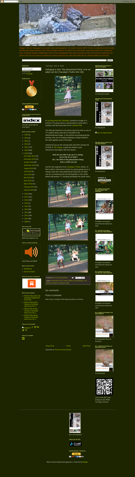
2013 (26, 209)
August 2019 (28, 168)
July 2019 (27, 171)
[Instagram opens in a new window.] (26, 328)
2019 (26, 153)
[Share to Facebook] (82, 278)
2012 (26, 212)
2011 (26, 215)
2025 (26, 135)
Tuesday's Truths (73, 167)
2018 (26, 194)
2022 (26, 144)
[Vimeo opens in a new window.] (35, 328)
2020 (26, 150)
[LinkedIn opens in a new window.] (23, 339)
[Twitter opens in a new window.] (23, 331)
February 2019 (29, 187)
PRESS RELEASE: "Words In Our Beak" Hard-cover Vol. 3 (31, 304)
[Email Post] (72, 277)
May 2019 (27, 177)
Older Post (86, 346)
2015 (26, 203)
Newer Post (50, 346)
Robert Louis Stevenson (76, 280)
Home (68, 346)
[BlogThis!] (78, 278)
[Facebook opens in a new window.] (32, 328)
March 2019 (28, 184)
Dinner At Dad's (29, 272)
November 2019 (30, 159)
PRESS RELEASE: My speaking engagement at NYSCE (32, 298)
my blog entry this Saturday (58, 121)
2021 (26, 147)
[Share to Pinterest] (84, 278)
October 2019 (29, 162)
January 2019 (29, 190)
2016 (26, 200)
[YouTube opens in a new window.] (38, 328)
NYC (61, 280)
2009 (26, 222)
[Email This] (76, 278)
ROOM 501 (28, 269)
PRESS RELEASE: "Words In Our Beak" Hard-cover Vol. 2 (31, 310)
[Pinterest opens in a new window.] (26, 331)
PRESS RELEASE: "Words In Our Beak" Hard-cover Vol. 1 (31, 317)
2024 (26, 138)
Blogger (85, 462)
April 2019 (28, 181)
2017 (26, 197)
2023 (26, 141)
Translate (29, 74)
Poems (65, 280)
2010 (26, 218)
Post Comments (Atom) (63, 349)
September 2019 (30, 165)
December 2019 (30, 156)
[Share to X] (80, 278)
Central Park (77, 125)
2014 (26, 206)
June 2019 (28, 174)
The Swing (58, 147)
